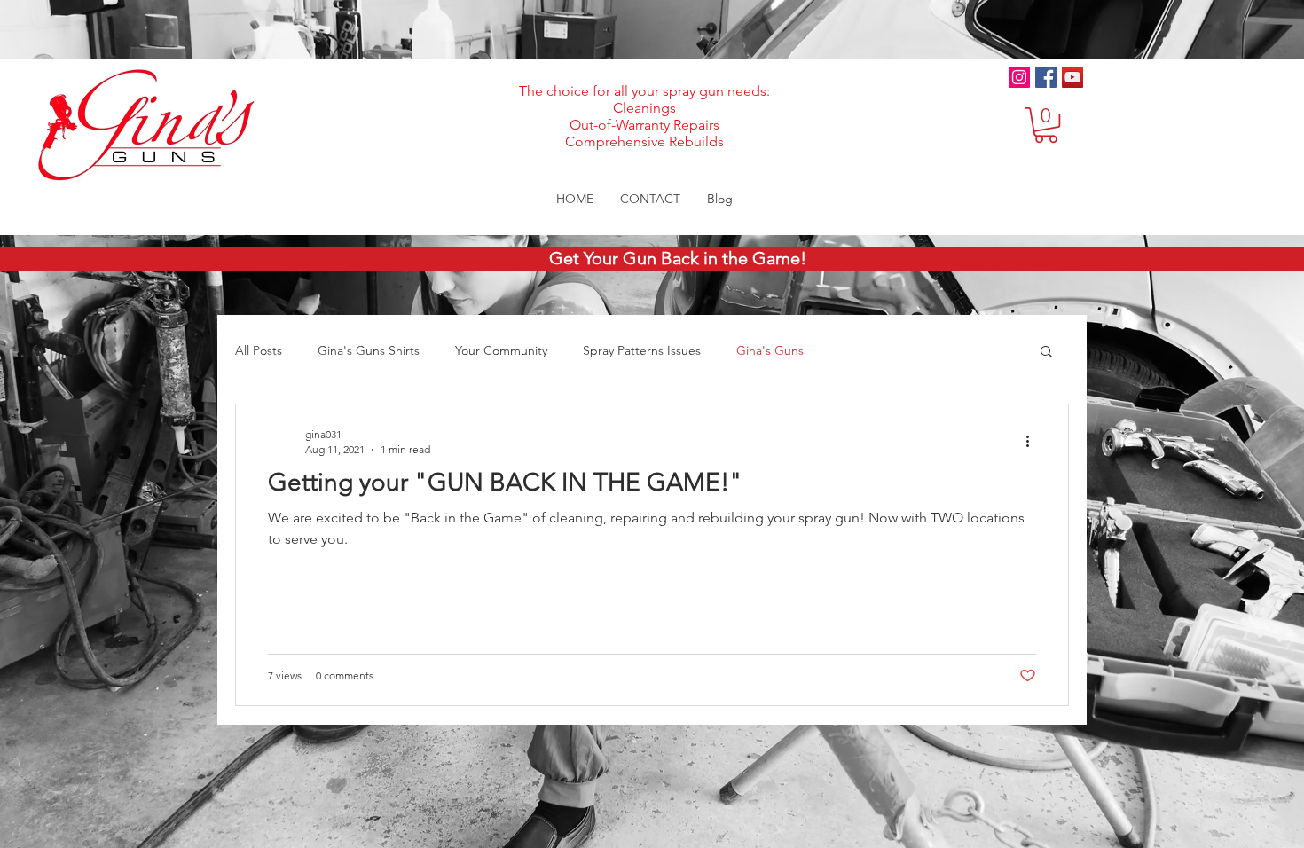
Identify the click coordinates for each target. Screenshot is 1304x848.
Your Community (501, 350)
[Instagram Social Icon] (1019, 77)
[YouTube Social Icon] (1072, 77)
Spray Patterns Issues (642, 350)
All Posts (258, 350)
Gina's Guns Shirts (369, 350)
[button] (1046, 125)
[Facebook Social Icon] (1046, 77)
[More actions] (1033, 440)
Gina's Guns (770, 350)
